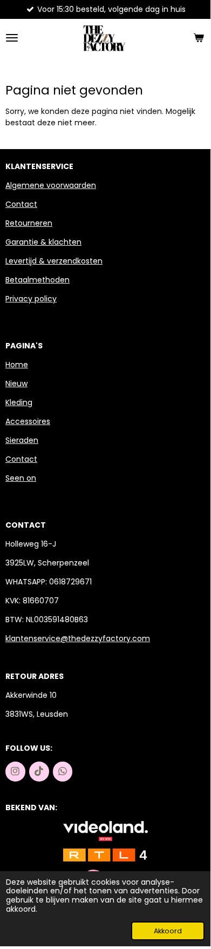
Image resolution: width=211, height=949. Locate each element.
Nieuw (16, 383)
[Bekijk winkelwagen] (198, 38)
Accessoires (27, 421)
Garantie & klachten (43, 242)
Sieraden (21, 440)
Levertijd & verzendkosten (54, 260)
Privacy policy (31, 298)
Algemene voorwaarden (50, 185)
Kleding (18, 402)
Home (16, 364)
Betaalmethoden (37, 279)
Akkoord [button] (168, 930)
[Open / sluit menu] (12, 38)
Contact (21, 204)
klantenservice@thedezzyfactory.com (77, 638)
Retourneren (28, 223)
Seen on (20, 478)
